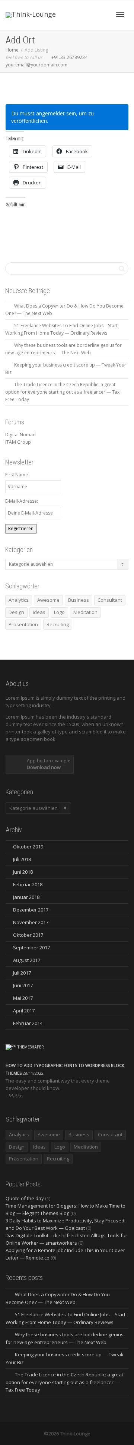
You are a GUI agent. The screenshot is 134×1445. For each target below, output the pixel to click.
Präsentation (23, 624)
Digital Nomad (20, 434)
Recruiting (58, 624)
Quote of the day (25, 1198)
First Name (16, 475)
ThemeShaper (30, 1047)
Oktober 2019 (28, 846)
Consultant (110, 600)
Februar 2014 (27, 1023)
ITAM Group (18, 442)
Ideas (39, 612)
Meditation (85, 612)
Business (78, 600)
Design (16, 612)
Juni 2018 (23, 871)
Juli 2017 (22, 972)
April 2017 (24, 1010)
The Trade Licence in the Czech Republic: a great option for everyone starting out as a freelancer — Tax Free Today (62, 392)
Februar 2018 (27, 884)
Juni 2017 (23, 985)
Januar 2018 (26, 897)
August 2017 (26, 960)
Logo (59, 612)
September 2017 (31, 947)
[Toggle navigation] (120, 14)
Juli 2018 (22, 859)
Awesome (48, 600)
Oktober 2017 (28, 935)
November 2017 (30, 922)
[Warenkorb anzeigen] (101, 14)
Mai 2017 (23, 998)
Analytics (19, 600)
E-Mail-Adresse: (21, 501)
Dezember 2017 (30, 909)
